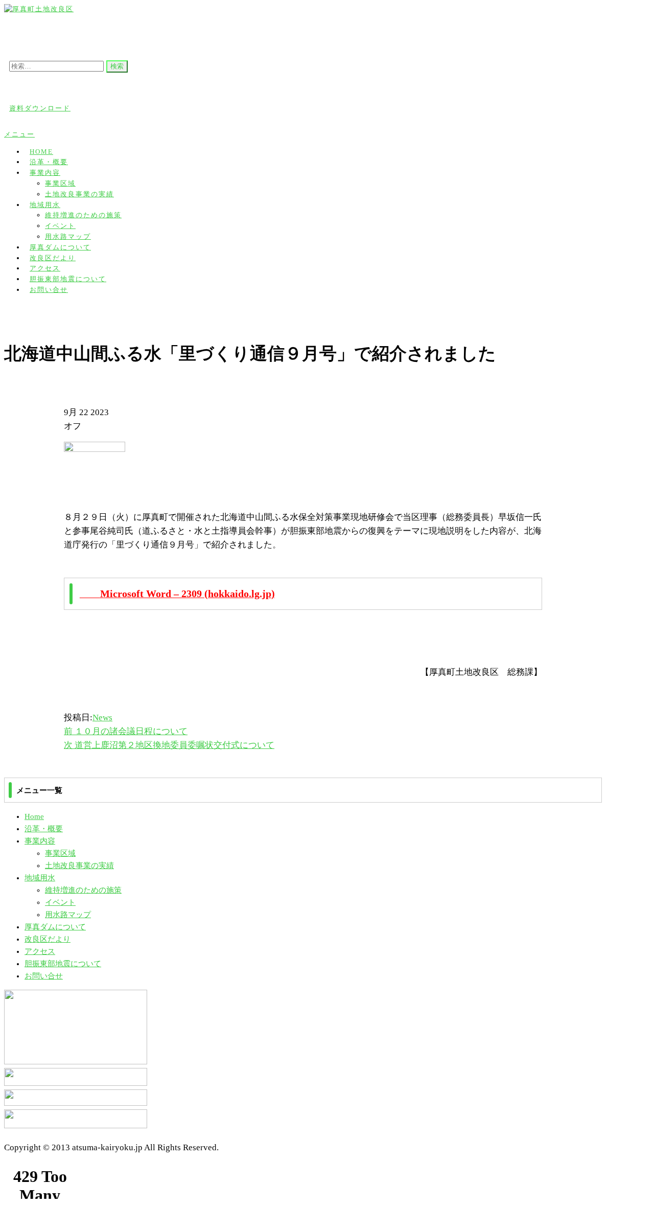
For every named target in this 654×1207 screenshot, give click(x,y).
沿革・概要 (44, 829)
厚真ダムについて (55, 927)
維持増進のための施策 (83, 215)
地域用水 (45, 205)
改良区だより (48, 939)
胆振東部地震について (63, 964)
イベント (60, 226)
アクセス (40, 951)
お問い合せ (49, 289)
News (102, 717)
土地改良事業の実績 (79, 194)
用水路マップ (68, 914)
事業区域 (60, 183)
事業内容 (45, 172)
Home (34, 816)
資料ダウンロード (40, 108)
